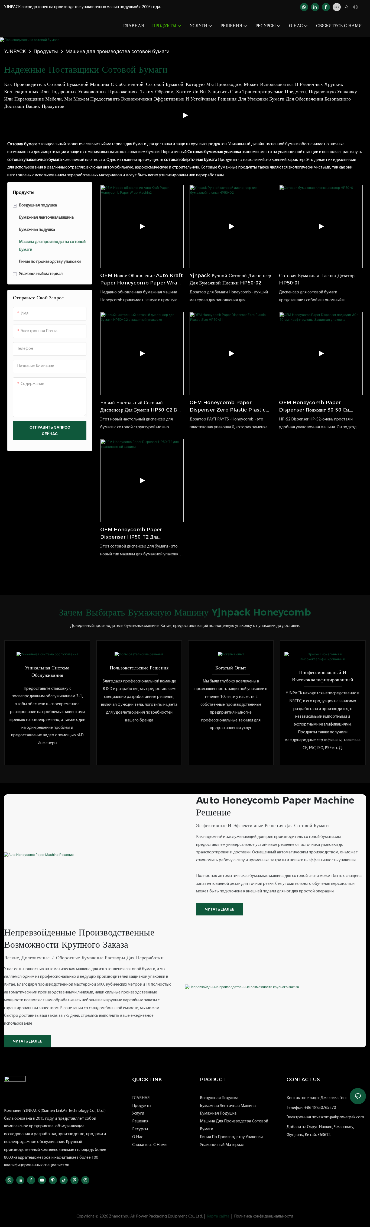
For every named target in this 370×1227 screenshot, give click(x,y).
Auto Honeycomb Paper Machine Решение (275, 806)
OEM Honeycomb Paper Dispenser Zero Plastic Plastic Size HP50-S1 (227, 407)
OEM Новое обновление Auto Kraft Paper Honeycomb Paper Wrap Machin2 (141, 280)
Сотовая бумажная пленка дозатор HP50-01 (317, 279)
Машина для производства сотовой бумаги (118, 51)
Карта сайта (218, 1216)
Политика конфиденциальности (263, 1216)
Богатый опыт (230, 668)
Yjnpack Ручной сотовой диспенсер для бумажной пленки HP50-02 (230, 279)
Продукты (46, 51)
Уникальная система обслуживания (47, 671)
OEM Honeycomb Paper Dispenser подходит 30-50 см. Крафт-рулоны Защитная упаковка (316, 407)
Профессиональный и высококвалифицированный (322, 676)
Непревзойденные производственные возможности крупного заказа (79, 938)
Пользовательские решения (139, 668)
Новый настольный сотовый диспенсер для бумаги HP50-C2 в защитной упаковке (138, 407)
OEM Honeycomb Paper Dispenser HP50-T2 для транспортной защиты (131, 534)
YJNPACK (15, 51)
